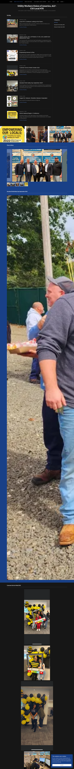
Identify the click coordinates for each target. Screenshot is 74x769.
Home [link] (11, 1)
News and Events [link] (18, 1)
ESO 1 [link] (49, 1)
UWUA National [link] (28, 1)
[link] (29, 25)
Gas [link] (58, 1)
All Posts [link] (56, 22)
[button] (62, 1)
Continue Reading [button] (22, 27)
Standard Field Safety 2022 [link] (59, 24)
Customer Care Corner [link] (40, 1)
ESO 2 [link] (53, 1)
